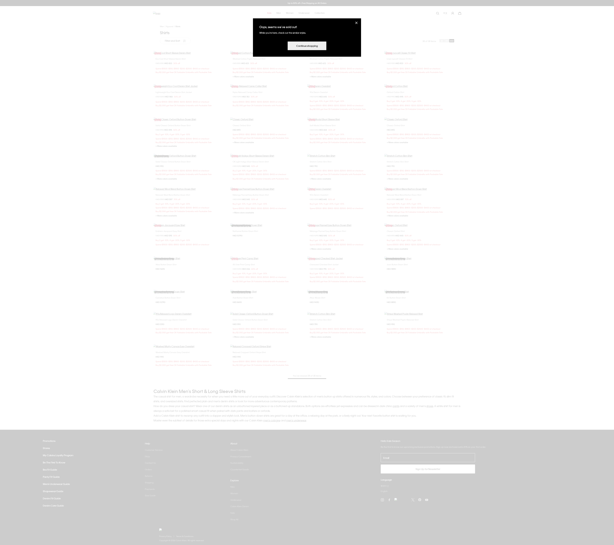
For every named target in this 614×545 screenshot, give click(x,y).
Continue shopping (307, 45)
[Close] (356, 23)
